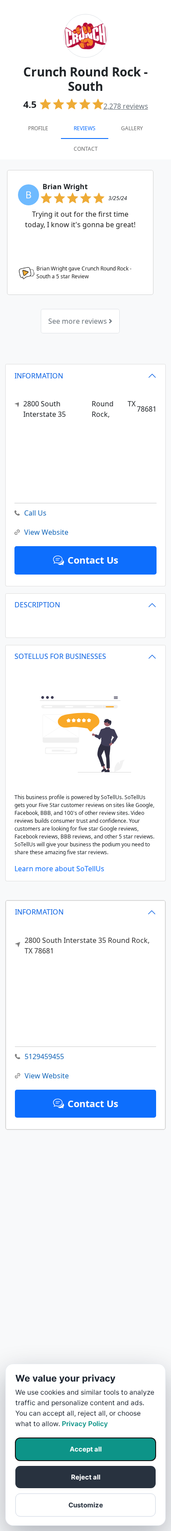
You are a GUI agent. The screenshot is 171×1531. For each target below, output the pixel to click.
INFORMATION (39, 912)
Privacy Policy (85, 1424)
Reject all (85, 1477)
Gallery (132, 128)
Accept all (86, 1449)
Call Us (35, 513)
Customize (85, 1505)
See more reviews (78, 321)
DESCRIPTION (37, 605)
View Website (47, 1076)
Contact (86, 148)
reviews (125, 106)
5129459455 (44, 1056)
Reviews (85, 128)
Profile (38, 128)
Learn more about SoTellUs (59, 868)
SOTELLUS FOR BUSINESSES (60, 656)
